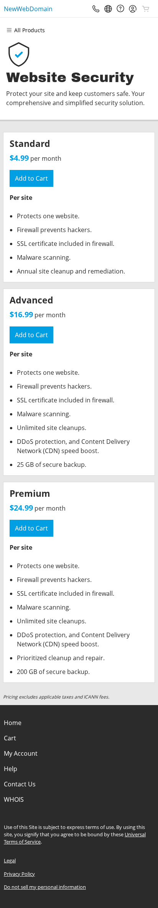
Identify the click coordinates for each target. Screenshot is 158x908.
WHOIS (14, 799)
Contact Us (20, 784)
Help (10, 769)
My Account (21, 753)
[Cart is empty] (146, 9)
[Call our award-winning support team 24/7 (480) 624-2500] (120, 8)
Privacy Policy (19, 873)
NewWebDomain (28, 9)
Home (12, 722)
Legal (10, 860)
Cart (10, 738)
